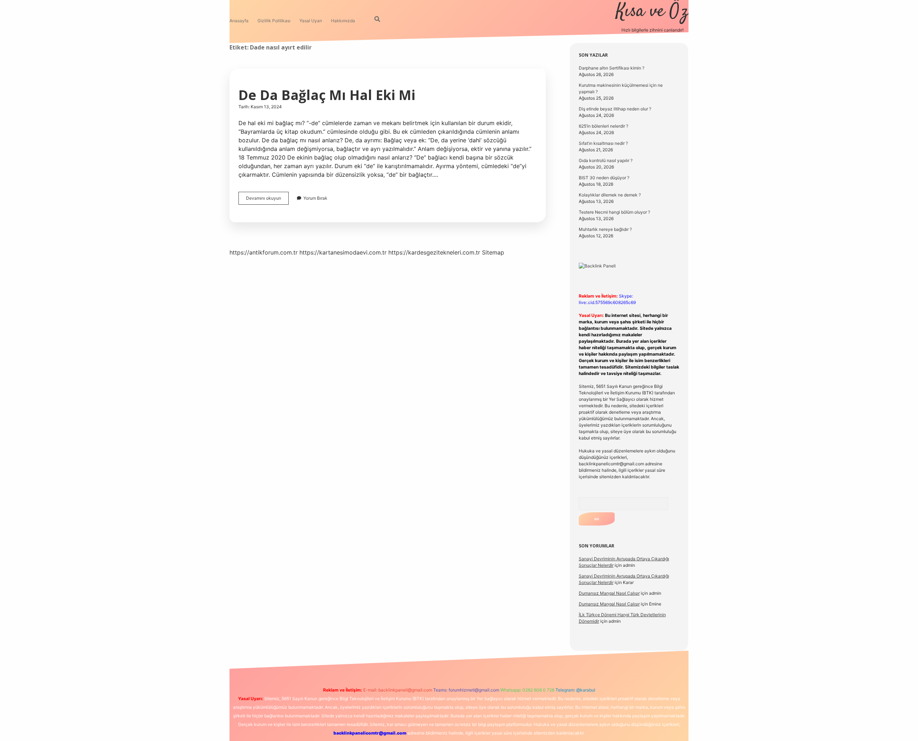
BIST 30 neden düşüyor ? (604, 177)
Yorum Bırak (315, 198)
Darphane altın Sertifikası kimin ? (611, 68)
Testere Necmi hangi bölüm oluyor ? (614, 212)
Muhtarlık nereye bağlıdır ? (605, 229)
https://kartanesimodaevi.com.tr (343, 252)
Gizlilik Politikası (273, 20)
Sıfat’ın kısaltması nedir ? (603, 143)
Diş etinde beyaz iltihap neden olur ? (615, 108)
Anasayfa (239, 20)
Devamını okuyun (267, 200)
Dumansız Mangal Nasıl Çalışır (609, 593)
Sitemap (493, 252)
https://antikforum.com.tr (264, 252)
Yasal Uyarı (310, 20)
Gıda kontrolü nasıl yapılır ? (606, 160)
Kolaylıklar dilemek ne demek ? (610, 195)
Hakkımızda (343, 20)
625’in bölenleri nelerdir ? (603, 126)
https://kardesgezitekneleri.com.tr (434, 252)
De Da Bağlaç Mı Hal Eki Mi (326, 95)
